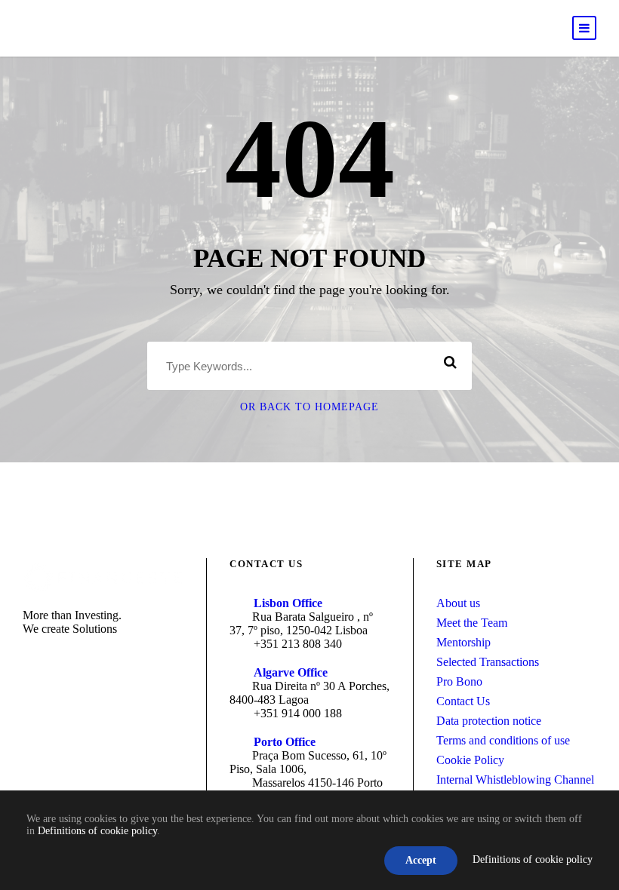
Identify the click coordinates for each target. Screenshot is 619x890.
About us (458, 603)
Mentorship (463, 642)
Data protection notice (488, 720)
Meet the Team (471, 622)
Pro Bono (459, 681)
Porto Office (285, 741)
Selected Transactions (487, 661)
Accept (420, 860)
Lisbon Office (288, 603)
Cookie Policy (470, 759)
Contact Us (463, 701)
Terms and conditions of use (503, 740)
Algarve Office (291, 672)
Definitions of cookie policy (97, 830)
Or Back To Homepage (309, 407)
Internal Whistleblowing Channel (515, 779)
